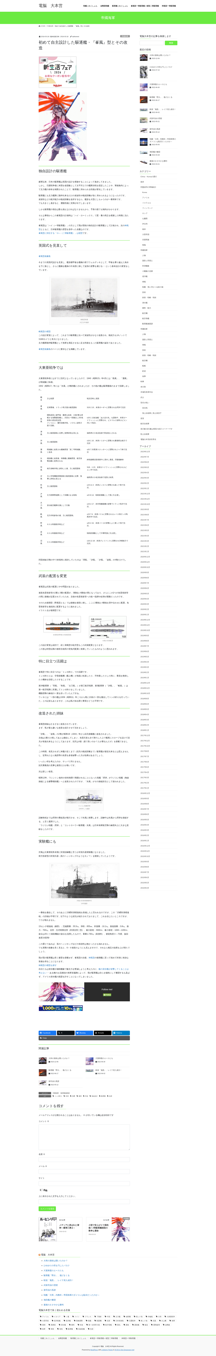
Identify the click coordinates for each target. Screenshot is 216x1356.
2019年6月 (144, 651)
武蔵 (154, 1321)
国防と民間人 (147, 261)
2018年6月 (144, 704)
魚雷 (110, 1096)
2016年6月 (144, 814)
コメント (44, 1121)
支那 (108, 1321)
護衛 (127, 1325)
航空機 (145, 313)
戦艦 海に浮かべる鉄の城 (152, 287)
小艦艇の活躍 (147, 271)
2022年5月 (144, 467)
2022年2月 (144, 483)
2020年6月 (144, 588)
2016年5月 (144, 820)
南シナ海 (139, 1317)
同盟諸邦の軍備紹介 (148, 187)
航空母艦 (145, 318)
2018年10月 (145, 693)
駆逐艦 (103, 1096)
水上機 (163, 1321)
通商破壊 (156, 1325)
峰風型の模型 (45, 331)
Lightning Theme (107, 1350)
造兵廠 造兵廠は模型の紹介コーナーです (156, 429)
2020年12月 (145, 557)
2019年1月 (144, 678)
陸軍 (43, 1329)
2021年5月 (144, 530)
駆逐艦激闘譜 (65, 1093)
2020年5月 (144, 594)
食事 (144, 376)
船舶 (144, 366)
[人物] (48, 1229)
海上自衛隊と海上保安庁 (152, 413)
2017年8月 (144, 751)
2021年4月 (144, 536)
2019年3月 (144, 667)
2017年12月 (145, 735)
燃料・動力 (146, 308)
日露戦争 (132, 1321)
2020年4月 (144, 599)
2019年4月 (144, 662)
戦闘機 (99, 1321)
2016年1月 (144, 841)
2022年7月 (144, 457)
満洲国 (53, 1325)
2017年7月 (144, 756)
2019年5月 (144, 657)
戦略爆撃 (79, 1321)
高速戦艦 (81, 1329)
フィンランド (147, 208)
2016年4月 (144, 825)
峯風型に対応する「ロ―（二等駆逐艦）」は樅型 (61, 233)
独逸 (144, 245)
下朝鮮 (99, 1317)
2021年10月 (145, 504)
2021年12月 (145, 494)
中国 (108, 1317)
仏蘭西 (145, 219)
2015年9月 (144, 862)
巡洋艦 (145, 276)
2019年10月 (145, 630)
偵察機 (128, 1317)
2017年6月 (144, 762)
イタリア (57, 1317)
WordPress (94, 1350)
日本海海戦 (120, 1321)
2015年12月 (145, 846)
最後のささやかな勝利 (158, 161)
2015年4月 (144, 888)
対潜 (67, 1096)
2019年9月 (144, 636)
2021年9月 (144, 509)
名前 (42, 1154)
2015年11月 (145, 851)
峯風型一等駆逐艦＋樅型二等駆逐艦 (104, 1338)
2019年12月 (145, 620)
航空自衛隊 (144, 424)
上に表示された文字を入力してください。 (58, 1196)
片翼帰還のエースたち (104, 1058)
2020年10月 (145, 567)
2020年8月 (144, 578)
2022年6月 (144, 462)
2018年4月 (144, 714)
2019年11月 (145, 625)
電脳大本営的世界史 (148, 439)
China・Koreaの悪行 (148, 177)
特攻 (86, 1096)
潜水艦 (145, 303)
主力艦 (118, 1317)
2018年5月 (144, 709)
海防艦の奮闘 (155, 152)
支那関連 (145, 240)
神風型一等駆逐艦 (129, 1338)
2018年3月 (144, 720)
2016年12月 (145, 793)
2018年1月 (144, 730)
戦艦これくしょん (47, 1338)
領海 (61, 1329)
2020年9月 (144, 572)
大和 (159, 1317)
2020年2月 (144, 609)
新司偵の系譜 (54, 1081)
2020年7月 (144, 583)
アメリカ (145, 198)
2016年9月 (144, 799)
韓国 (52, 1329)
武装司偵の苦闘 (156, 118)
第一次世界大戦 (94, 1325)
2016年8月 (144, 804)
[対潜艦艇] (121, 1226)
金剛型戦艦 (62, 1338)
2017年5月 (144, 767)
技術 (144, 292)
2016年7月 (144, 809)
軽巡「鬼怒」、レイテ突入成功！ (109, 1070)
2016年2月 (144, 835)
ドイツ (76, 1317)
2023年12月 (145, 452)
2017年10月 (145, 746)
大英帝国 (145, 234)
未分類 (143, 387)
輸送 (146, 1325)
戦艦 (89, 1321)
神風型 (92, 958)
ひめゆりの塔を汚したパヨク (161, 67)
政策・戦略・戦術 (149, 297)
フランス (88, 1317)
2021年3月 (144, 541)
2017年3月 (144, 778)
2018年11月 (145, 688)
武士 (142, 397)
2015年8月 (144, 867)
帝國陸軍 (144, 329)
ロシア (145, 213)
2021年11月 (145, 499)
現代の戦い (144, 403)
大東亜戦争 (171, 1317)
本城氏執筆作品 (146, 392)
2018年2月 (144, 725)
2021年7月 (144, 520)
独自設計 (95, 1096)
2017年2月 (144, 783)
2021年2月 (144, 546)
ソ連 (67, 1317)
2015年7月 (144, 872)
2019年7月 (144, 646)
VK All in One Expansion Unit (124, 1350)
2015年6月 (144, 877)
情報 (144, 282)
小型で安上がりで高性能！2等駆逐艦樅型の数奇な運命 (99, 1228)
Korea (144, 192)
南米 (142, 182)
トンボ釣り (58, 1096)
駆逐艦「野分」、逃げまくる (60, 1070)
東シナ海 (144, 1321)
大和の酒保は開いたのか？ (59, 1058)
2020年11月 (145, 562)
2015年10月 (145, 856)
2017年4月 (144, 772)
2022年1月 (144, 488)
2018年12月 (145, 683)
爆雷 (80, 1096)
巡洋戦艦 (57, 1321)
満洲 (43, 1325)
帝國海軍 (125, 36)
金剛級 (167, 1325)
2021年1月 (144, 551)
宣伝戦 (145, 408)
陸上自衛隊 (144, 434)
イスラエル (146, 203)
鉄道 (144, 371)
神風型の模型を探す (48, 965)
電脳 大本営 (47, 1254)
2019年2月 (144, 672)
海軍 (73, 1096)
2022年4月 (144, 473)
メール (43, 1166)
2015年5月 (144, 883)
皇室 (142, 418)
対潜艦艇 (145, 266)
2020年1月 (144, 615)
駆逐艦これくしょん (78, 1338)
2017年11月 (145, 741)
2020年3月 (144, 604)
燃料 (72, 1325)
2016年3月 (144, 830)
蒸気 (118, 1325)
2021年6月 (144, 525)
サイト (42, 1178)
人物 (144, 255)
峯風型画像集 (45, 256)
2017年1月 (144, 788)
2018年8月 (144, 699)
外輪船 (150, 1317)
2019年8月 (144, 641)
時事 (142, 382)
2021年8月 (144, 515)
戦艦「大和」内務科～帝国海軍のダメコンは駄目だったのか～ (72, 1295)
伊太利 (145, 224)
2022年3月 (144, 478)
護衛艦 (136, 1325)
